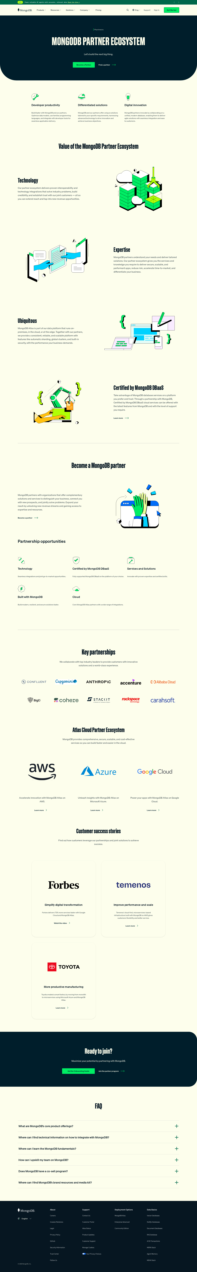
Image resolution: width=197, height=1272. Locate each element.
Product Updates (88, 1234)
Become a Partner (83, 64)
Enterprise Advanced (122, 1222)
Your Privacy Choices (93, 1254)
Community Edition (122, 1228)
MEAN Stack (151, 1260)
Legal (52, 1228)
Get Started (171, 10)
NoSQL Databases (153, 1222)
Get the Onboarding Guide (78, 1071)
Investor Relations (56, 1222)
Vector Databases (153, 1215)
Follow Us (53, 1260)
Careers (53, 1215)
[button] (136, 10)
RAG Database (152, 1234)
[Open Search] (128, 10)
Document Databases (154, 1228)
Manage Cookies (88, 1247)
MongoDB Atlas (120, 1215)
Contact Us (86, 1215)
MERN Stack (151, 1247)
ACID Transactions (153, 1241)
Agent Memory (152, 1254)
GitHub (52, 1241)
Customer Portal (88, 1222)
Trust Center (54, 1254)
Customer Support (88, 1241)
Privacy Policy (55, 1234)
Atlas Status (86, 1228)
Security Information (57, 1247)
